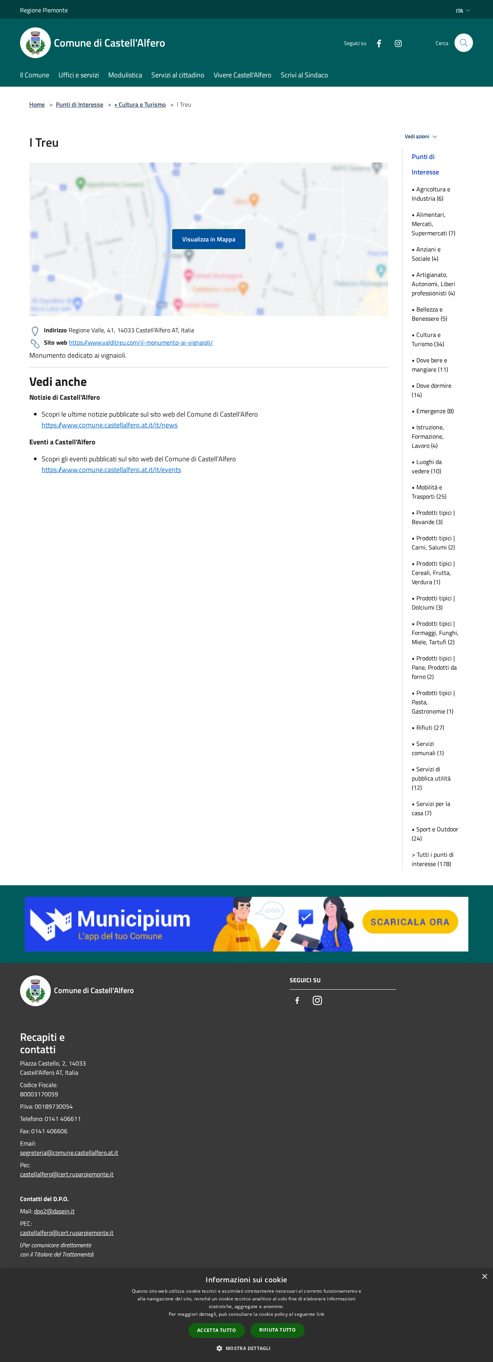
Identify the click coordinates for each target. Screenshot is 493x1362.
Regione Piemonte (44, 10)
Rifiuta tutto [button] (277, 1330)
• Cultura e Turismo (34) (428, 339)
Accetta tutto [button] (216, 1330)
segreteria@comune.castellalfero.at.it (69, 1152)
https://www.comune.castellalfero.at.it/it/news (110, 425)
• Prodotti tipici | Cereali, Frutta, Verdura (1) (433, 572)
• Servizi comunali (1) (428, 748)
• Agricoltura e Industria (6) (431, 193)
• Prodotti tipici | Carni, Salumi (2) (433, 542)
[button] (246, 1348)
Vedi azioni (417, 136)
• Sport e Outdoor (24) (435, 833)
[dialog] (246, 1315)
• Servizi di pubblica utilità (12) (431, 778)
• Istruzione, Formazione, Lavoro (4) (428, 436)
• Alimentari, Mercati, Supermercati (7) (433, 224)
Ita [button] (459, 11)
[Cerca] (463, 43)
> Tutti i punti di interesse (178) (433, 859)
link (320, 1314)
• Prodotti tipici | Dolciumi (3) (433, 602)
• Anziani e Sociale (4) (426, 254)
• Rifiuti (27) (428, 727)
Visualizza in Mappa (208, 239)
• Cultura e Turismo (140, 104)
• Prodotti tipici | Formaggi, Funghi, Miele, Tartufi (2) (435, 633)
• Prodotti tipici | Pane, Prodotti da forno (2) (434, 667)
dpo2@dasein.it (54, 1211)
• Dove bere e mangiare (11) (430, 364)
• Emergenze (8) (433, 410)
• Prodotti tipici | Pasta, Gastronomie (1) (433, 702)
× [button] (484, 1277)
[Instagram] (395, 42)
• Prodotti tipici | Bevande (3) (433, 517)
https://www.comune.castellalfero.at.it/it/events (111, 469)
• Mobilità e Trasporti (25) (429, 491)
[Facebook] (376, 42)
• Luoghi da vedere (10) (427, 466)
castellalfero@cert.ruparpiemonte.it (67, 1174)
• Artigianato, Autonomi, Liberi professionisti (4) (433, 284)
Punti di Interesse (79, 104)
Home (37, 104)
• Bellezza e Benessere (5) (429, 314)
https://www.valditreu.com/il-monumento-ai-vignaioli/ (141, 342)
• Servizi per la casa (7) (431, 808)
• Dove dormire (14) (431, 390)
